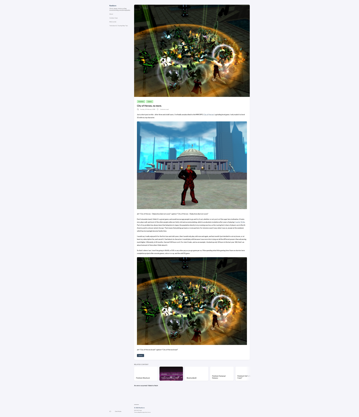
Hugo (140, 410)
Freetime (141, 101)
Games (150, 101)
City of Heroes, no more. (149, 105)
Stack (139, 412)
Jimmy (149, 412)
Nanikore (112, 6)
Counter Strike (240, 222)
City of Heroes (208, 115)
